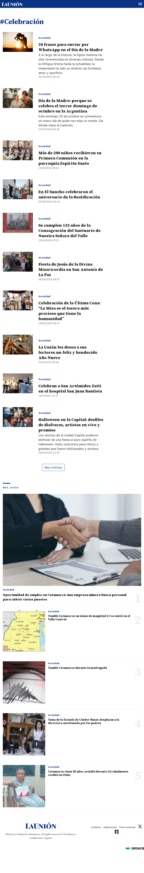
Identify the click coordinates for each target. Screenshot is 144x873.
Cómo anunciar (127, 827)
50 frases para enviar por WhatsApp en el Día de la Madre (70, 47)
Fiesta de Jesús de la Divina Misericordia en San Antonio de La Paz (70, 269)
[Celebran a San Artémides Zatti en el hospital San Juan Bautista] (18, 383)
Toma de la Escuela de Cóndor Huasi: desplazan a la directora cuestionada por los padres (83, 721)
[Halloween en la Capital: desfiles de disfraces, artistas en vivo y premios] (18, 417)
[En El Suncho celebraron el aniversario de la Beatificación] (18, 189)
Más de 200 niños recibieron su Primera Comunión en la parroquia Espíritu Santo (69, 158)
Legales (48, 838)
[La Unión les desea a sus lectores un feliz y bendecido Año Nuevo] (18, 345)
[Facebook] (116, 832)
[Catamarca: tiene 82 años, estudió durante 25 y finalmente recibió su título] (24, 786)
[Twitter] (140, 827)
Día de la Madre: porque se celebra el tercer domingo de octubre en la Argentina (67, 106)
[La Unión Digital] (12, 4)
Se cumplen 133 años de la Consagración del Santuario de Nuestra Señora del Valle (69, 230)
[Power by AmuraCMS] (134, 848)
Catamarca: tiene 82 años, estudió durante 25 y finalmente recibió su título (88, 773)
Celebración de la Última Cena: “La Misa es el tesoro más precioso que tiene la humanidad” (69, 311)
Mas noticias (53, 467)
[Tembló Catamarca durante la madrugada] (24, 682)
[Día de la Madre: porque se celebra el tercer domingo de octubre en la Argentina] (18, 98)
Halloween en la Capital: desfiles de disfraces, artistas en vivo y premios (70, 425)
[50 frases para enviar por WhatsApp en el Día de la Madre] (18, 42)
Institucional (110, 827)
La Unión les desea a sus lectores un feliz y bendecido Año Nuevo (67, 352)
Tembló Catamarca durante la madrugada (77, 668)
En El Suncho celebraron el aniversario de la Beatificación (69, 194)
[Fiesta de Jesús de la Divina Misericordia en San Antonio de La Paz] (18, 262)
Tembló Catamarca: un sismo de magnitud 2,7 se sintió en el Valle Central (89, 617)
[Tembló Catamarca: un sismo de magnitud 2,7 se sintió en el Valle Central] (24, 630)
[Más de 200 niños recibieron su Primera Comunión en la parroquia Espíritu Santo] (18, 150)
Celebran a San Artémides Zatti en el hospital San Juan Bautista (70, 389)
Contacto (96, 827)
